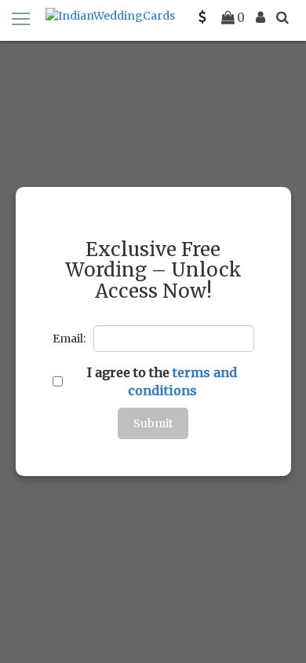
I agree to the (162, 381)
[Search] (282, 17)
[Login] (260, 17)
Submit (153, 423)
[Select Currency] (202, 17)
